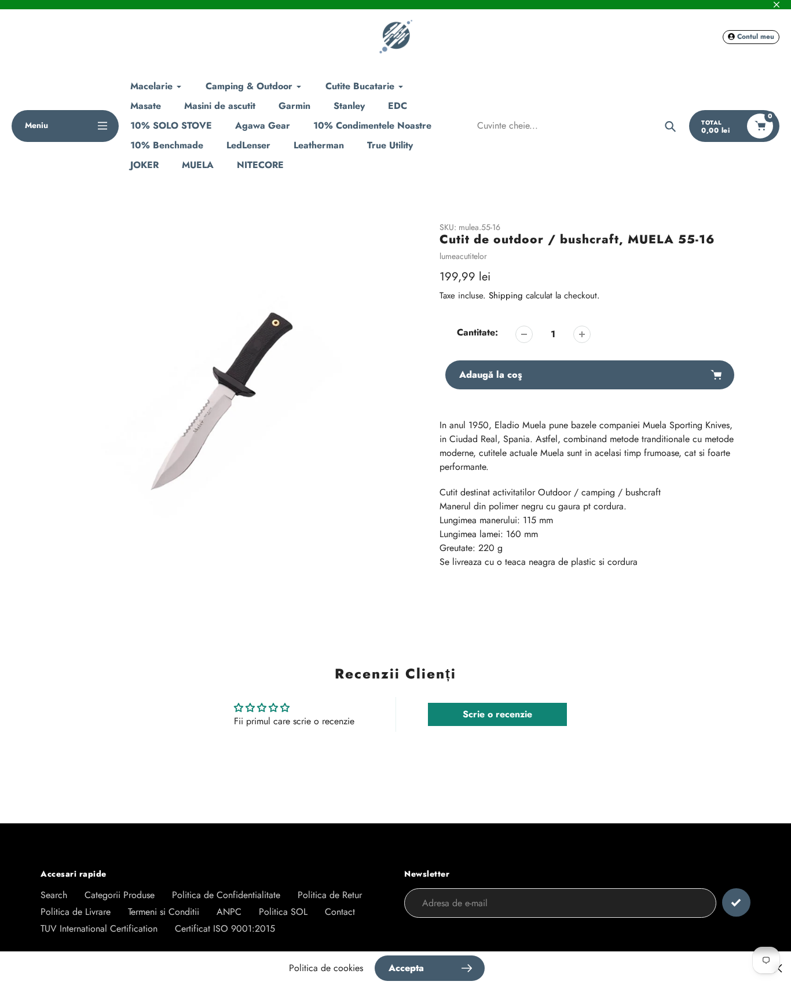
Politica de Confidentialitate (226, 895)
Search (54, 895)
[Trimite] (736, 902)
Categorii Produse (120, 895)
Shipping (506, 295)
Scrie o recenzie (497, 714)
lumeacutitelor (463, 256)
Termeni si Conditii (163, 911)
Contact (340, 911)
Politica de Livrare (76, 911)
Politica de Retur (330, 895)
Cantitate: (477, 332)
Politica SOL (283, 911)
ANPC (229, 911)
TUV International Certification (99, 928)
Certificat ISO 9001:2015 (225, 928)
